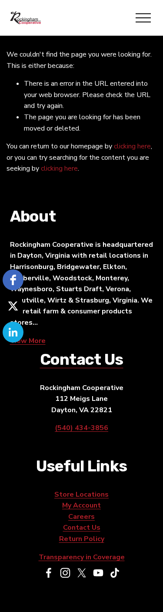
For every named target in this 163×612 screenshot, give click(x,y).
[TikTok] (115, 573)
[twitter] (13, 306)
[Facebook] (48, 573)
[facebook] (13, 279)
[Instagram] (65, 573)
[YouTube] (98, 573)
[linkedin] (13, 332)
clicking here (132, 146)
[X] (82, 573)
